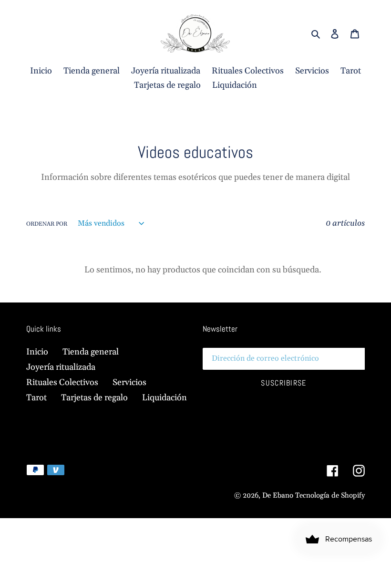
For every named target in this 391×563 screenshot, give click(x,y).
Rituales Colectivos (62, 382)
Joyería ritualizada (60, 367)
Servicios (129, 382)
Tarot (36, 397)
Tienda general (90, 351)
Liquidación (164, 397)
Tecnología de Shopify (330, 495)
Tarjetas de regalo (94, 397)
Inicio (37, 351)
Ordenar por (46, 224)
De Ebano (277, 495)
